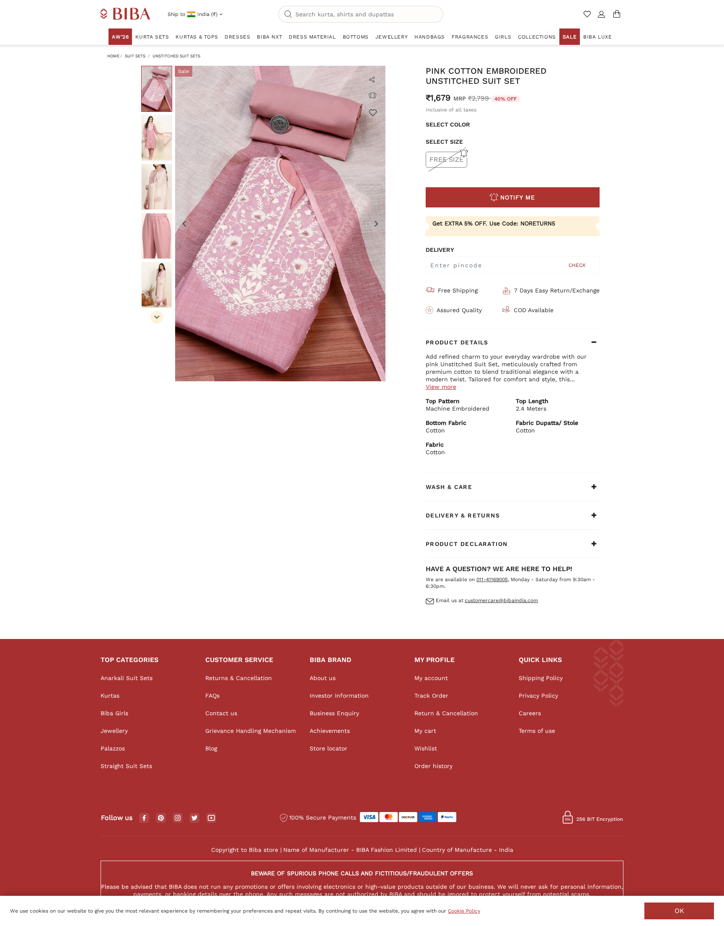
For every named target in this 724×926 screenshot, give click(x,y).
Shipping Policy (541, 678)
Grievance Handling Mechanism (250, 730)
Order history (433, 766)
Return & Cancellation (446, 713)
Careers (530, 713)
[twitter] (194, 818)
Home (113, 56)
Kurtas (110, 695)
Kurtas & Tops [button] (197, 37)
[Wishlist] (372, 112)
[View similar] (372, 95)
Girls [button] (503, 37)
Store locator (328, 748)
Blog (211, 748)
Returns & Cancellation (238, 678)
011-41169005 (492, 579)
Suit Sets (135, 56)
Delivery (440, 249)
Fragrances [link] (470, 37)
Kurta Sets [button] (152, 37)
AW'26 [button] (120, 37)
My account (431, 678)
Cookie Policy (464, 911)
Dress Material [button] (312, 37)
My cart (425, 730)
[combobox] (360, 14)
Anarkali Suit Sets (127, 678)
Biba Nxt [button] (269, 37)
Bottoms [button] (356, 37)
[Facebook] (144, 818)
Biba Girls (114, 713)
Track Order (431, 695)
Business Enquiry (334, 713)
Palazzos (113, 748)
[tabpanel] (280, 223)
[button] (601, 17)
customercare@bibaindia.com (501, 600)
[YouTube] (211, 818)
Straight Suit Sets (126, 766)
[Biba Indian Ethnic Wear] (125, 14)
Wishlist (425, 748)
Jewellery (114, 730)
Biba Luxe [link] (597, 37)
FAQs (212, 695)
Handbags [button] (429, 37)
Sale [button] (570, 37)
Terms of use (537, 730)
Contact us (221, 713)
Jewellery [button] (391, 37)
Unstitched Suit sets (176, 56)
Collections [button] (537, 37)
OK (679, 911)
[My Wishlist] (588, 17)
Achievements (330, 730)
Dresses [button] (237, 37)
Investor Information (339, 695)
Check (577, 265)
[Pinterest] (161, 818)
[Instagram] (178, 818)
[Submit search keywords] (288, 15)
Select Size (444, 141)
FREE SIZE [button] (446, 159)
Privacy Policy (538, 695)
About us (323, 678)
